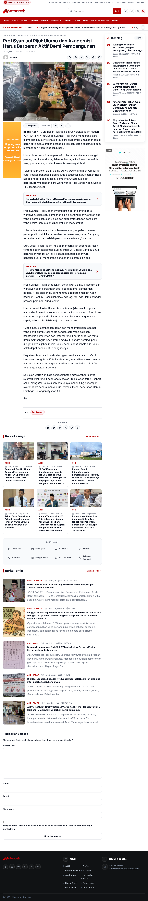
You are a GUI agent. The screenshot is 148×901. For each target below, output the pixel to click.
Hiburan (34, 20)
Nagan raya (88, 883)
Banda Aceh (37, 412)
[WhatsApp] (75, 57)
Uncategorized (35, 581)
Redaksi (66, 2)
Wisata (114, 20)
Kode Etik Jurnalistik (104, 2)
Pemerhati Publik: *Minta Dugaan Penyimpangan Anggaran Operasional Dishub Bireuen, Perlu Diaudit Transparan (58, 200)
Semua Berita (92, 436)
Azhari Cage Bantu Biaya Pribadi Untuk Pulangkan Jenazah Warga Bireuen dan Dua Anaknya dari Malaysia (17, 522)
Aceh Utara (70, 875)
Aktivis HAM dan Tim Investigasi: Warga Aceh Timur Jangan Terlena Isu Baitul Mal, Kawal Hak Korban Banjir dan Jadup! (63, 709)
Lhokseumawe (72, 870)
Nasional (68, 20)
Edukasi (24, 20)
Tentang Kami (54, 2)
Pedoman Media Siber (82, 2)
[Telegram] (81, 57)
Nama (7, 783)
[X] (87, 57)
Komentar (9, 745)
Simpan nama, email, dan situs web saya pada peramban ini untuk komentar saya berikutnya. (47, 827)
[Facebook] (69, 57)
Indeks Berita (92, 571)
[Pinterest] (93, 57)
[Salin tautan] (99, 57)
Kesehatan (56, 20)
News (77, 20)
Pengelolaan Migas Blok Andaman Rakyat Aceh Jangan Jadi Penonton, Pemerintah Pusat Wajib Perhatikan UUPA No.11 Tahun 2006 (84, 523)
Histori (44, 20)
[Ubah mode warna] (143, 11)
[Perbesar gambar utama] (52, 91)
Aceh (6, 20)
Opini (85, 20)
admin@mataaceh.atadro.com (124, 868)
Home (5, 35)
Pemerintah (70, 887)
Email (7, 796)
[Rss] (38, 866)
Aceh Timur (33, 703)
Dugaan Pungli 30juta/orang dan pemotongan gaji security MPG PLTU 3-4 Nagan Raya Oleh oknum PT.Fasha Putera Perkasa (85, 476)
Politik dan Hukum (100, 20)
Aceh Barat (33, 643)
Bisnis (15, 20)
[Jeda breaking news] (143, 27)
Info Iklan (141, 2)
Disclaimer (121, 2)
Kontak (131, 2)
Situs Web (8, 809)
